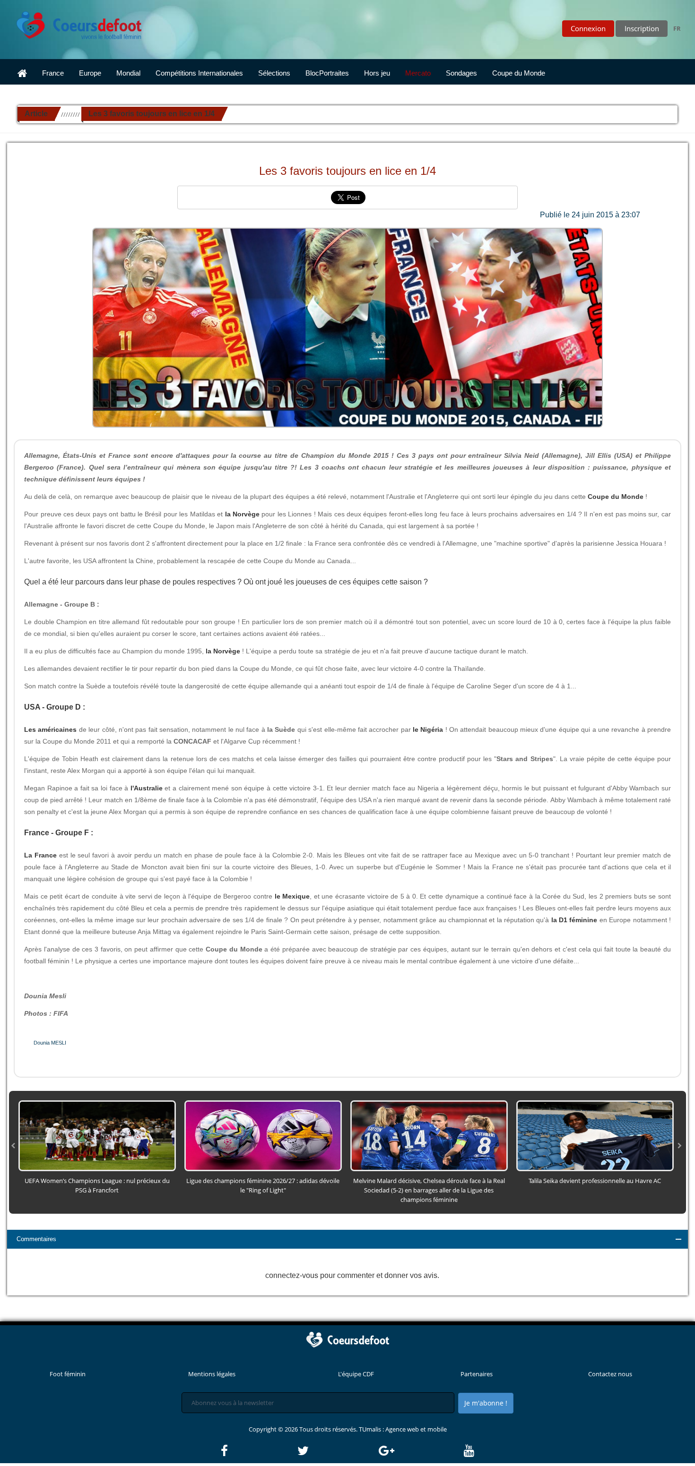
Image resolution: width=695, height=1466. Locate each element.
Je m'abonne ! (485, 1402)
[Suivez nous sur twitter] (337, 1451)
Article (36, 114)
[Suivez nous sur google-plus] (420, 1451)
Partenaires (476, 1374)
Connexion (588, 28)
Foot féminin (68, 1374)
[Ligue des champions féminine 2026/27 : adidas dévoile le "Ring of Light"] (263, 1135)
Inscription (642, 28)
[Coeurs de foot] (72, 22)
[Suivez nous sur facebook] (258, 1451)
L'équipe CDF (356, 1374)
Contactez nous (610, 1374)
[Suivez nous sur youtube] (469, 1451)
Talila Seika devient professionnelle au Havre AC (595, 1180)
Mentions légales (211, 1374)
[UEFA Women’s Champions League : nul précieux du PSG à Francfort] (97, 1135)
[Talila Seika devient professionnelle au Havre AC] (595, 1135)
